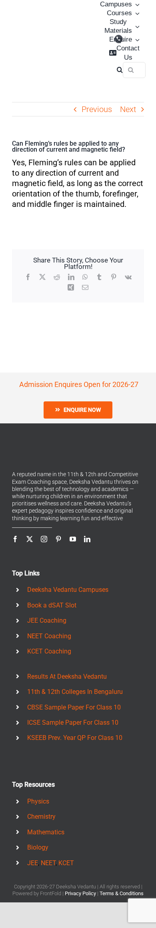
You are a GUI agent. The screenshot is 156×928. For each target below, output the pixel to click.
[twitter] (29, 539)
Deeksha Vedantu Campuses (67, 589)
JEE (32, 863)
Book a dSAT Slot (51, 605)
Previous (97, 109)
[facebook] (15, 539)
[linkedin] (87, 539)
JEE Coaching (46, 620)
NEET (48, 863)
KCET (66, 863)
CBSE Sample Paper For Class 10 (74, 707)
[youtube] (73, 539)
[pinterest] (58, 539)
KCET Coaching (49, 651)
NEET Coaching (49, 636)
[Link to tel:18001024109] (118, 39)
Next (128, 109)
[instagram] (44, 539)
